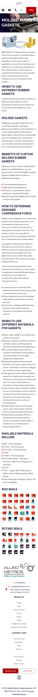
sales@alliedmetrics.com (20, 586)
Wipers (19, 617)
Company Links (19, 633)
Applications (19, 642)
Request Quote (10, 671)
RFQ (31, 10)
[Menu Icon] (3, 10)
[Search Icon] (21, 10)
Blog (19, 646)
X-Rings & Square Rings (19, 624)
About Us (19, 649)
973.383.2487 (20, 583)
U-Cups (19, 613)
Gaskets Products (19, 610)
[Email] (9, 10)
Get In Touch (27, 671)
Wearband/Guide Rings (19, 627)
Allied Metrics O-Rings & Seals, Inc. (20, 688)
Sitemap (19, 660)
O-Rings (19, 603)
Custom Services (19, 639)
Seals (19, 606)
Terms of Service (19, 664)
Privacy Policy (19, 657)
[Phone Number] (16, 10)
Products (19, 597)
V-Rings (19, 620)
